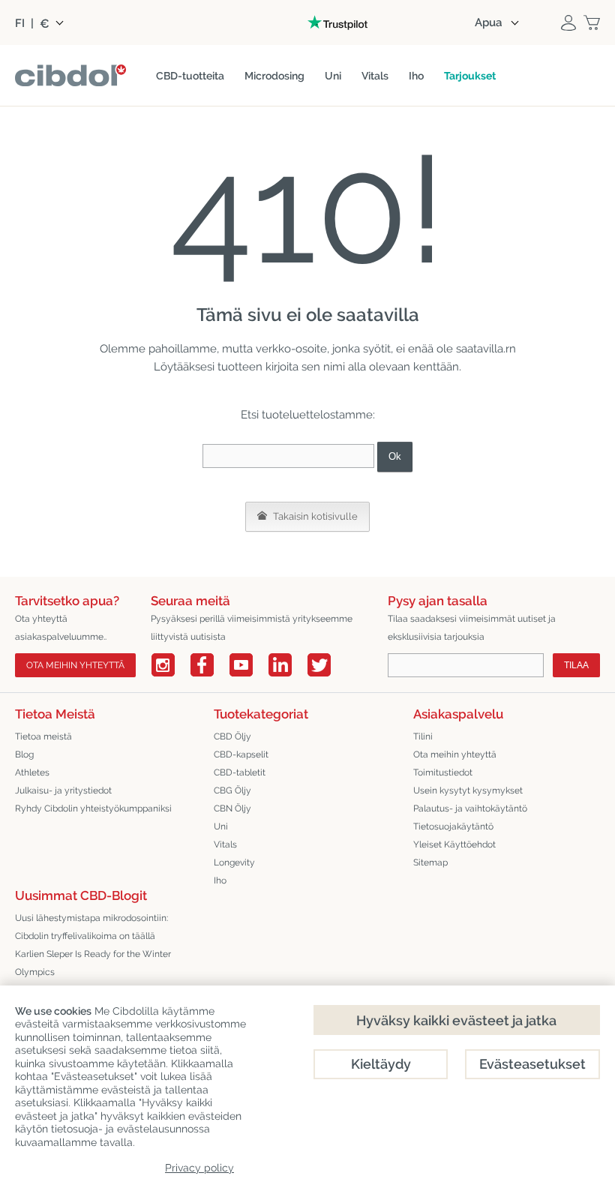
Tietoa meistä (43, 736)
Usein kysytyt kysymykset (468, 790)
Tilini (423, 736)
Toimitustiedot (442, 772)
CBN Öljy (232, 808)
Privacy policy (199, 1168)
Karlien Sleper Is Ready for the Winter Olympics (93, 963)
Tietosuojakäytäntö (453, 826)
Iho (220, 880)
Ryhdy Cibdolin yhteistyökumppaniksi (93, 808)
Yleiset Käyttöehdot (454, 844)
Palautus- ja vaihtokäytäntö (470, 808)
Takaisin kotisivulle (314, 516)
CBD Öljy (232, 736)
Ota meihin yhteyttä (75, 665)
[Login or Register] (569, 23)
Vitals (225, 844)
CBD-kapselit (241, 754)
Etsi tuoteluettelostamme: (308, 415)
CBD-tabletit (240, 772)
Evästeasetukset (532, 1064)
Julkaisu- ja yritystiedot (63, 790)
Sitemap (430, 862)
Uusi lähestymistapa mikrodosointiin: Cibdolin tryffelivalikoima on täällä (91, 927)
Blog (24, 754)
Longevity (234, 862)
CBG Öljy (232, 790)
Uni (221, 826)
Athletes (32, 772)
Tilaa (576, 665)
